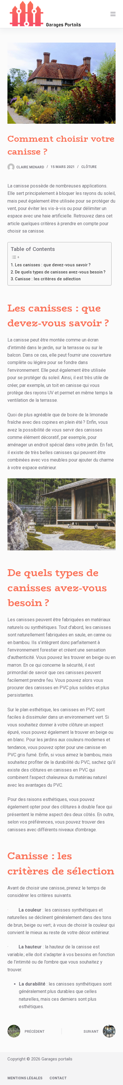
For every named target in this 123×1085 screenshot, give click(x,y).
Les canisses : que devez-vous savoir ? (53, 265)
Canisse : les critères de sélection (48, 279)
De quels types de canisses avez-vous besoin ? (60, 272)
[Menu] (113, 14)
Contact (58, 1078)
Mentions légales (24, 1078)
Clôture (89, 167)
